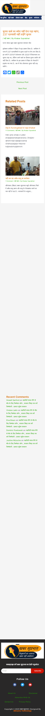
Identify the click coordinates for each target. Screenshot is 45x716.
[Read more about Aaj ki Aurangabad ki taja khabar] (22, 115)
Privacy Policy (25, 702)
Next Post (22, 88)
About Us (12, 693)
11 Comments (9, 130)
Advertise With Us (22, 697)
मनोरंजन (36, 17)
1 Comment (9, 181)
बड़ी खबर (11, 17)
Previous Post (22, 82)
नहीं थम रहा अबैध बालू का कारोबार (17, 178)
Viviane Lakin (12, 410)
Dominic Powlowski (14, 430)
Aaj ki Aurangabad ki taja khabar (20, 128)
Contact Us (9, 702)
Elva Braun (10, 420)
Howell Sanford (12, 400)
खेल (26, 17)
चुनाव (30, 17)
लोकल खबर (19, 17)
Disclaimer (33, 693)
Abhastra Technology (22, 711)
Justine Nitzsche (13, 440)
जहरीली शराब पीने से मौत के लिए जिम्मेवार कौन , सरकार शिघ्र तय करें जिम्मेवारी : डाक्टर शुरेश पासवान (21, 403)
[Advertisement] (22, 304)
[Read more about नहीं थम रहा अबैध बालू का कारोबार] (22, 166)
